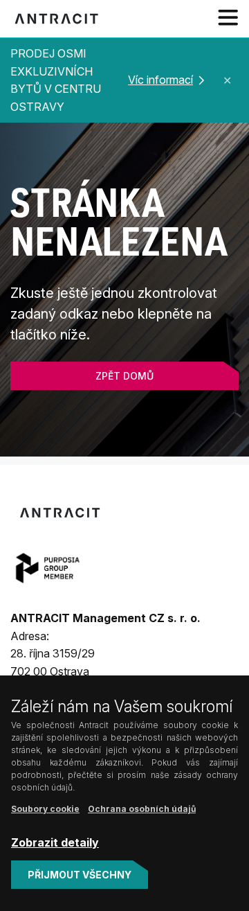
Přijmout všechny (79, 875)
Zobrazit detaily (55, 842)
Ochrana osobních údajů (142, 809)
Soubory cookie (45, 809)
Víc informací (160, 80)
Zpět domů (124, 376)
